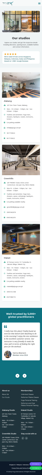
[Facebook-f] (23, 438)
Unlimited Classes (27, 394)
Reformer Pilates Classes (30, 397)
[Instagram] (26, 438)
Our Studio (6, 397)
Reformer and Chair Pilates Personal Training (29, 404)
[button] (39, 3)
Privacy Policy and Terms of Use (21, 468)
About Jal (5, 394)
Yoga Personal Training (29, 400)
